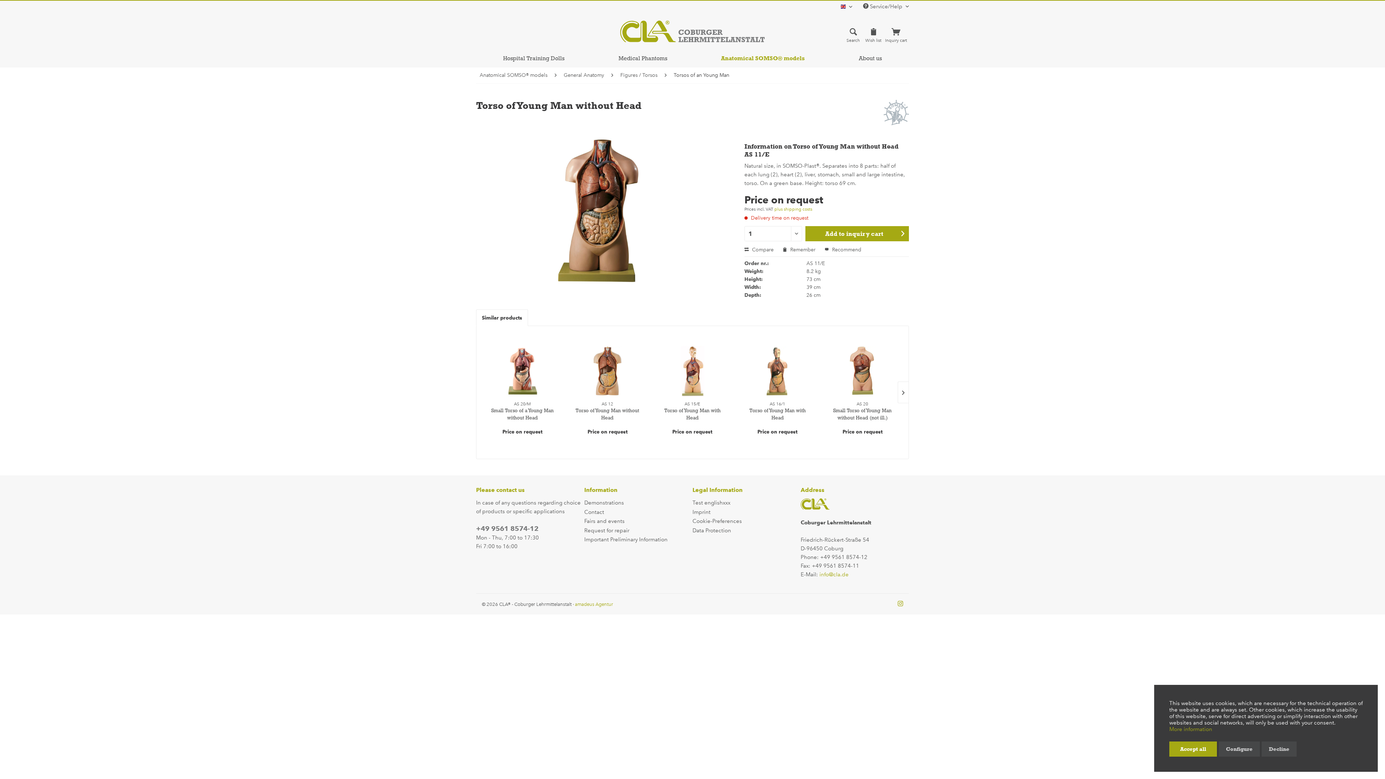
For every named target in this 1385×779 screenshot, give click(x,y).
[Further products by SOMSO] (896, 112)
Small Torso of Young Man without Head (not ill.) (862, 414)
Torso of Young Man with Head (692, 414)
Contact (594, 512)
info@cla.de (834, 574)
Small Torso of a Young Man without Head (522, 414)
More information (1190, 729)
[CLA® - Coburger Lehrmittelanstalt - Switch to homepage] (692, 31)
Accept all (1193, 749)
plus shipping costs (793, 209)
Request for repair (606, 530)
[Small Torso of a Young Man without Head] (522, 371)
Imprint (701, 512)
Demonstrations (604, 502)
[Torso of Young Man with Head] (692, 371)
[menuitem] (853, 35)
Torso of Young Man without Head (607, 414)
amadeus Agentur (594, 604)
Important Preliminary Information (626, 539)
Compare (762, 250)
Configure (1239, 749)
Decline (1279, 749)
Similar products (502, 318)
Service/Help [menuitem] (886, 6)
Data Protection (711, 530)
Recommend (846, 250)
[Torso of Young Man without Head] (607, 371)
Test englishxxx (711, 502)
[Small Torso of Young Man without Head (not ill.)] (862, 371)
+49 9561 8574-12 (507, 528)
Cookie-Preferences (717, 521)
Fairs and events (604, 521)
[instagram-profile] (900, 604)
